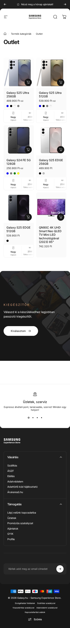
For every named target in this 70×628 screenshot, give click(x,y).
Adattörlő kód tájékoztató (22, 486)
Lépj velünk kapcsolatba (21, 512)
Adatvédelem (15, 481)
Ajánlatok (12, 528)
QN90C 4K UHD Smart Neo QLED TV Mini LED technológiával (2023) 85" (50, 235)
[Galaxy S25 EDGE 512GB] (19, 207)
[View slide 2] (33, 418)
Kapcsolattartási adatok (35, 612)
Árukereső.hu (15, 492)
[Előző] (5, 4)
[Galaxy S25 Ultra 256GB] (19, 73)
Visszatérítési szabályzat (23, 608)
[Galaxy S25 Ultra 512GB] (51, 73)
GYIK (10, 533)
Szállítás (12, 465)
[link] (21, 331)
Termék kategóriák (21, 33)
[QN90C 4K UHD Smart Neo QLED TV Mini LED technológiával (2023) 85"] (51, 207)
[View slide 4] (41, 418)
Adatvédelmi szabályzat (46, 608)
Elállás (11, 476)
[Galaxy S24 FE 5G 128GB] (19, 140)
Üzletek (11, 517)
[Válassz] (28, 82)
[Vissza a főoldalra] (5, 33)
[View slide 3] (37, 418)
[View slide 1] (28, 418)
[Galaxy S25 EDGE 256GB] (51, 140)
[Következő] (65, 4)
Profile (11, 539)
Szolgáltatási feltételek (25, 603)
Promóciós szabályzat (20, 523)
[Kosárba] (28, 217)
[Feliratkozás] (60, 568)
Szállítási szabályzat (46, 603)
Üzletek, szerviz (35, 402)
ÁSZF (10, 470)
